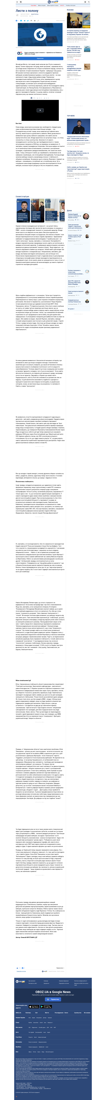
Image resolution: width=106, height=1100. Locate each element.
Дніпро (44, 1017)
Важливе (70, 10)
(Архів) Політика (34, 14)
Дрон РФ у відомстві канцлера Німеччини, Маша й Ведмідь (74, 282)
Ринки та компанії (33, 1042)
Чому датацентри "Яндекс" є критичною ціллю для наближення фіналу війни (75, 226)
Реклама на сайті (33, 983)
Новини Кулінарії (42, 1037)
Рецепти (31, 1037)
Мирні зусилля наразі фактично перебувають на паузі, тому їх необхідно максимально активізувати (78, 175)
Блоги (66, 1012)
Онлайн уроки (42, 1027)
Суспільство (77, 1012)
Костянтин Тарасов (72, 230)
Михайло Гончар (72, 240)
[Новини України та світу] (44, 971)
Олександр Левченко (72, 304)
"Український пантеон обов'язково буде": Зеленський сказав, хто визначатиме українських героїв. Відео (78, 138)
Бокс (45, 1022)
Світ (36, 1012)
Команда (46, 980)
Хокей (41, 1022)
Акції (44, 1032)
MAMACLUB (41, 1047)
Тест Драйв (31, 1032)
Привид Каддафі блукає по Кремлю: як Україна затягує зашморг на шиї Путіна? (74, 215)
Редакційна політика (21, 971)
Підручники (34, 1027)
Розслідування (59, 1012)
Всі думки (71, 309)
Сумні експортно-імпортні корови (75, 292)
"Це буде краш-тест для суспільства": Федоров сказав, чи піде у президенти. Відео (78, 153)
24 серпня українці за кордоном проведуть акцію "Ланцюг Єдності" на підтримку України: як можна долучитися (78, 32)
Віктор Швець (71, 220)
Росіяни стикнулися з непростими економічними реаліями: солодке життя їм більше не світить (75, 272)
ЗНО (51, 1027)
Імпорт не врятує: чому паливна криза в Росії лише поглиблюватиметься (75, 236)
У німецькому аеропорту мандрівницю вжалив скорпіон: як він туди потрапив (74, 67)
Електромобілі (38, 1032)
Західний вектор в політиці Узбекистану (74, 301)
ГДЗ (29, 1027)
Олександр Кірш (71, 286)
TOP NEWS (71, 116)
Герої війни (33, 5)
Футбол (30, 1022)
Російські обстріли (70, 5)
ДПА (48, 1027)
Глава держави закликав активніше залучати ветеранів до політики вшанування (78, 143)
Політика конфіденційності (80, 980)
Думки (69, 210)
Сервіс (48, 1032)
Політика (28, 1012)
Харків (33, 1017)
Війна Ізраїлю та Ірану (52, 5)
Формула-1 (50, 1022)
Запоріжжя (39, 1017)
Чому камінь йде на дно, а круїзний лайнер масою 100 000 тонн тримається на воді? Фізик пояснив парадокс (74, 49)
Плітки (34, 1051)
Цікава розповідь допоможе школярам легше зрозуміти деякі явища (74, 56)
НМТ (55, 1027)
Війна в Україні (41, 5)
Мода (43, 1051)
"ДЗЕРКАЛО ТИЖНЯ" (25, 14)
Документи (46, 983)
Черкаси (50, 1017)
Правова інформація (64, 980)
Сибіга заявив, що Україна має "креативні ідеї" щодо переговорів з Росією (78, 169)
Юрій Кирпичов (71, 295)
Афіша (30, 1051)
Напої (35, 1037)
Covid (47, 1047)
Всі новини (87, 1012)
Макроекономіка (42, 1042)
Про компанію (32, 980)
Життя (47, 1012)
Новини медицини (33, 1047)
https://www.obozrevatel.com (66, 1058)
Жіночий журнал (50, 1051)
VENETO (62, 5)
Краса (38, 1051)
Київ (30, 1017)
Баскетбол (35, 1022)
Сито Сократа (71, 276)
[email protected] (34, 1088)
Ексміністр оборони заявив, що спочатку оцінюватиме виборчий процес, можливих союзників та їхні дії (77, 159)
